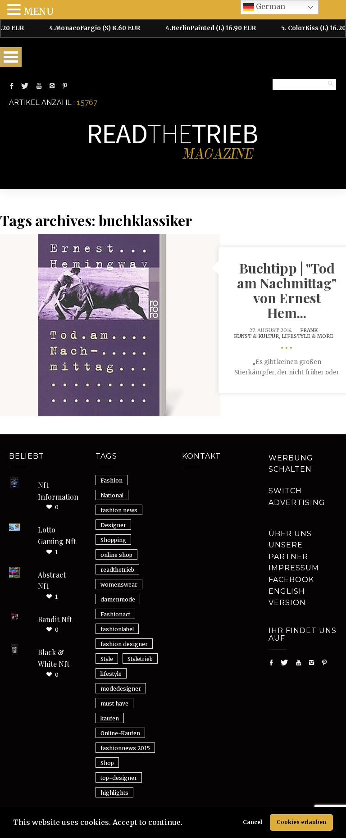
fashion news (118, 510)
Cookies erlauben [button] (301, 822)
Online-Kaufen (120, 733)
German (269, 6)
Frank (309, 330)
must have (114, 703)
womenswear (118, 584)
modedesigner (120, 688)
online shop (116, 554)
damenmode (117, 599)
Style (106, 659)
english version (287, 597)
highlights (114, 792)
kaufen (109, 718)
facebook (291, 579)
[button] (185, 823)
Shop (107, 763)
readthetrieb (117, 569)
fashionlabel (117, 629)
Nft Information (58, 490)
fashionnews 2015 (125, 748)
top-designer (118, 777)
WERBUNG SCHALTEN (291, 464)
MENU (38, 11)
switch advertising (297, 497)
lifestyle (111, 673)
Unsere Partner (288, 551)
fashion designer (124, 644)
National (111, 495)
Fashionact (115, 614)
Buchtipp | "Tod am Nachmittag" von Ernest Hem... (287, 290)
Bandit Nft (55, 619)
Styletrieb (140, 659)
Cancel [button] (252, 822)
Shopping (113, 540)
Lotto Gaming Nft (57, 535)
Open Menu (11, 57)
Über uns (290, 533)
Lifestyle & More (307, 336)
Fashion (111, 480)
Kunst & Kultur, (258, 336)
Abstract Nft (52, 580)
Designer (113, 525)
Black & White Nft (53, 658)
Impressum (294, 568)
